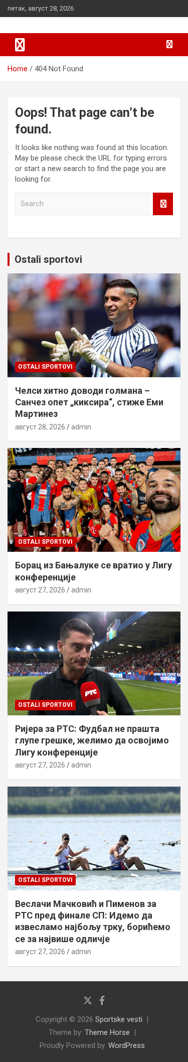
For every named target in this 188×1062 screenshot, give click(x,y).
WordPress (126, 1045)
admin (81, 427)
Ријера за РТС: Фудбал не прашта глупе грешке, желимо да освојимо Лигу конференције (92, 740)
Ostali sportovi (48, 259)
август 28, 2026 (40, 427)
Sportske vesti (118, 1019)
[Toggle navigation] (20, 44)
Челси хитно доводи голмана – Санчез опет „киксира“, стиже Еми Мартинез (89, 402)
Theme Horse (107, 1032)
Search (163, 204)
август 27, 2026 (40, 590)
